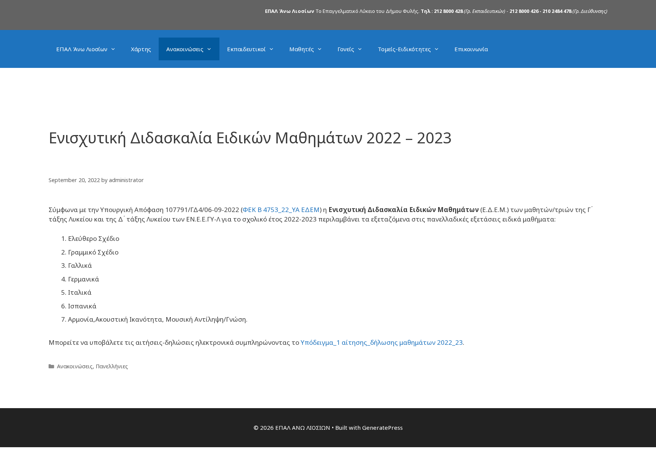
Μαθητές (301, 49)
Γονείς (345, 49)
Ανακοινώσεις (184, 49)
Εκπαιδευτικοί (246, 49)
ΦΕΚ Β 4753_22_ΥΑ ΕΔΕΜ (281, 209)
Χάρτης (141, 49)
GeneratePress (382, 427)
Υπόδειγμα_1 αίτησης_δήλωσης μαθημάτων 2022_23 (382, 342)
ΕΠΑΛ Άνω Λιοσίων (81, 49)
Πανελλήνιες (112, 366)
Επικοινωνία (471, 49)
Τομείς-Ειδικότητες (404, 49)
